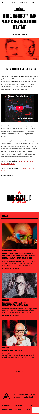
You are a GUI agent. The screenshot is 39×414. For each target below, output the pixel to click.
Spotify (12, 164)
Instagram (29, 161)
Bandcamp (21, 161)
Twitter (30, 405)
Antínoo (18, 34)
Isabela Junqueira (12, 69)
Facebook (6, 405)
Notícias (19, 9)
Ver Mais (19, 372)
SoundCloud (5, 164)
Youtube (17, 409)
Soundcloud (7, 409)
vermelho (24, 34)
